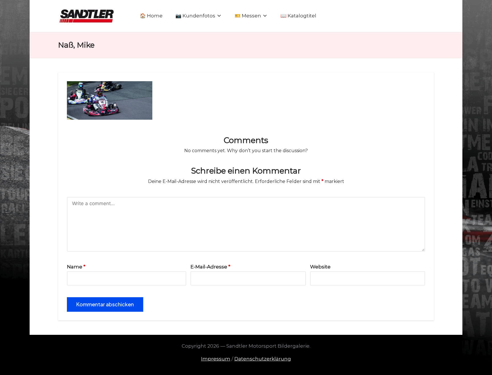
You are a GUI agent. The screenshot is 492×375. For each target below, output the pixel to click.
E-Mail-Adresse (210, 267)
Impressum (215, 359)
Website (320, 267)
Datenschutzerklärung (262, 359)
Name (76, 267)
